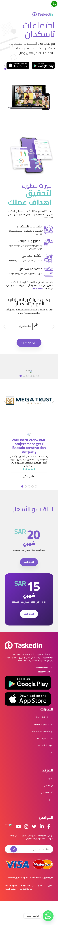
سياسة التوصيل (10, 889)
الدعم (51, 799)
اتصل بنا (49, 885)
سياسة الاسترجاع (26, 889)
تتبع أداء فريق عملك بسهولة (42, 731)
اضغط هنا (38, 289)
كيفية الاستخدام (47, 792)
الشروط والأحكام (11, 885)
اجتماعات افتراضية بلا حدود (43, 724)
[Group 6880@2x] (23, 645)
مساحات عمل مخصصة (44, 738)
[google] (43, 65)
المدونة (50, 778)
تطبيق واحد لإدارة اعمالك (44, 717)
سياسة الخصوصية (27, 885)
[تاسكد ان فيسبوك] (48, 826)
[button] (53, 326)
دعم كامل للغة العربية (45, 745)
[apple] (18, 65)
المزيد (51, 752)
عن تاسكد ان (48, 785)
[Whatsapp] (48, 915)
